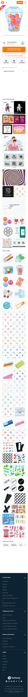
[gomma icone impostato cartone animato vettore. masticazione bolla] (8, 678)
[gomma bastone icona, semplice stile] (8, 690)
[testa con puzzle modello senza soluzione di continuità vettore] (8, 212)
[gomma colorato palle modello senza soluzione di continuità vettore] (8, 655)
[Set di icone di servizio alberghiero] (13, 170)
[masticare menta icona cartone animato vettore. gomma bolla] (8, 525)
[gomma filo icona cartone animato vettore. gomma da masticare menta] (8, 395)
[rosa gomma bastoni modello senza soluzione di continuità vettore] (8, 596)
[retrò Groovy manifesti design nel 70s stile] (13, 118)
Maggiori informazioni (9, 70)
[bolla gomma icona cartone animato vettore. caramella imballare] (8, 324)
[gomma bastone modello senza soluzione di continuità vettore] (19, 690)
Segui (22, 43)
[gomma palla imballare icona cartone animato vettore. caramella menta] (8, 619)
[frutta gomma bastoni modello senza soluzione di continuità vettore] (8, 666)
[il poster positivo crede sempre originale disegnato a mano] (7, 128)
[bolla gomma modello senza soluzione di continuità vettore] (8, 442)
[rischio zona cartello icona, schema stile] (8, 263)
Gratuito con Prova (14, 49)
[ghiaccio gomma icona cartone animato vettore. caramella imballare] (8, 383)
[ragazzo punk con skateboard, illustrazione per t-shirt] (13, 106)
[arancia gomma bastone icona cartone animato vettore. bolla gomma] (8, 407)
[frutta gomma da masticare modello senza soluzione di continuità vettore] (8, 430)
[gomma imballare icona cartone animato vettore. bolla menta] (8, 631)
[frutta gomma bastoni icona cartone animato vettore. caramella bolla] (8, 537)
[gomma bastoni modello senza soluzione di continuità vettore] (8, 419)
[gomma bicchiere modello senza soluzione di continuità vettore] (8, 607)
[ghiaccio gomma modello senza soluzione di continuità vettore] (8, 572)
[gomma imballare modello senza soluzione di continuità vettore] (8, 501)
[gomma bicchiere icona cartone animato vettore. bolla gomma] (8, 336)
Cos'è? (15, 67)
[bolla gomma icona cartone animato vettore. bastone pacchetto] (8, 301)
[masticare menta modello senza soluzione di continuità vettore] (8, 478)
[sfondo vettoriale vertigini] (13, 186)
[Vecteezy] (2, 2)
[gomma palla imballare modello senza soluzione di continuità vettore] (8, 454)
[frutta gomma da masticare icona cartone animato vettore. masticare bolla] (8, 371)
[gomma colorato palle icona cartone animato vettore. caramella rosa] (7, 242)
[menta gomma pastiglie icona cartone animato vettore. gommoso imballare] (8, 312)
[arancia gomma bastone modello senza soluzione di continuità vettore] (8, 560)
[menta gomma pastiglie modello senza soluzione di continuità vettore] (8, 584)
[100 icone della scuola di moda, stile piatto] (19, 274)
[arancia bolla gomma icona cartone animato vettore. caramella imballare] (8, 360)
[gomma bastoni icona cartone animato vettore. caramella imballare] (8, 513)
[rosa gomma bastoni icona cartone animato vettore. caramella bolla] (8, 643)
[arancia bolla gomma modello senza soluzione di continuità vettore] (8, 466)
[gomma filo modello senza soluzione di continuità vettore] (8, 489)
